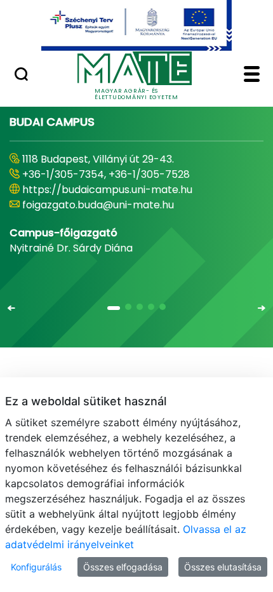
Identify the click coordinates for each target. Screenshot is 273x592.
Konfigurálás (36, 567)
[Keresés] (21, 75)
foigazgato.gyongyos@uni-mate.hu (109, 205)
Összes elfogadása (123, 567)
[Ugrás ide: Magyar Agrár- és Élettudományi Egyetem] (136, 25)
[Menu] (251, 75)
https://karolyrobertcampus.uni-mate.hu (125, 189)
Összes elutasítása (223, 567)
